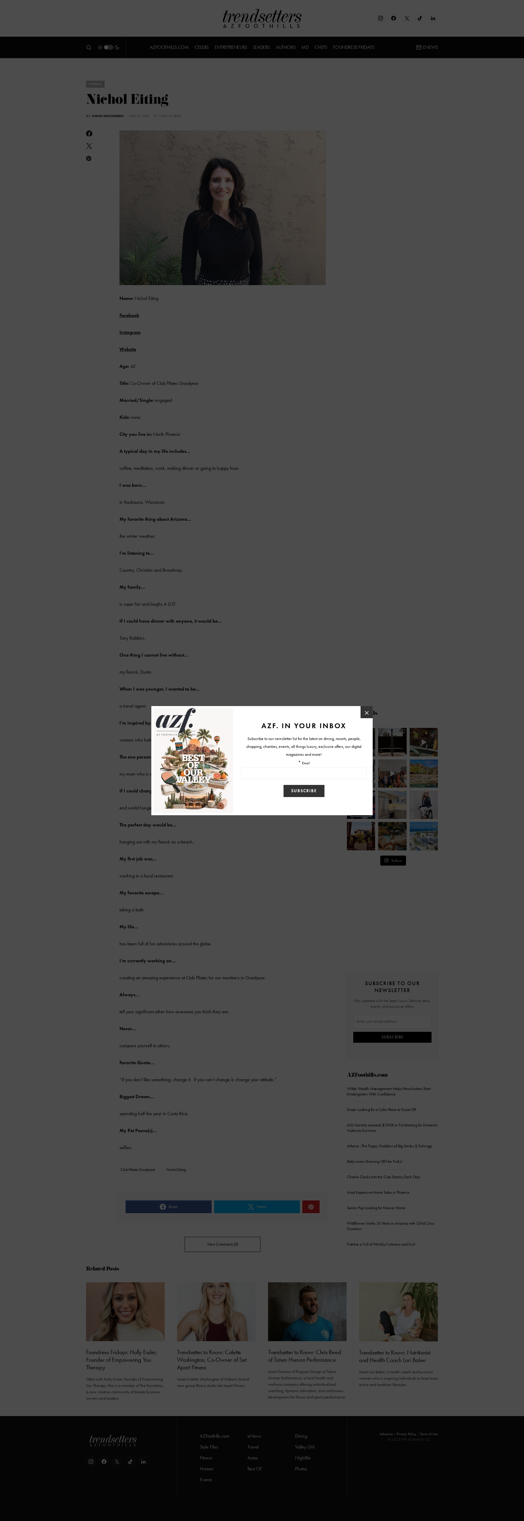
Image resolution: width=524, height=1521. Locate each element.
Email (306, 763)
